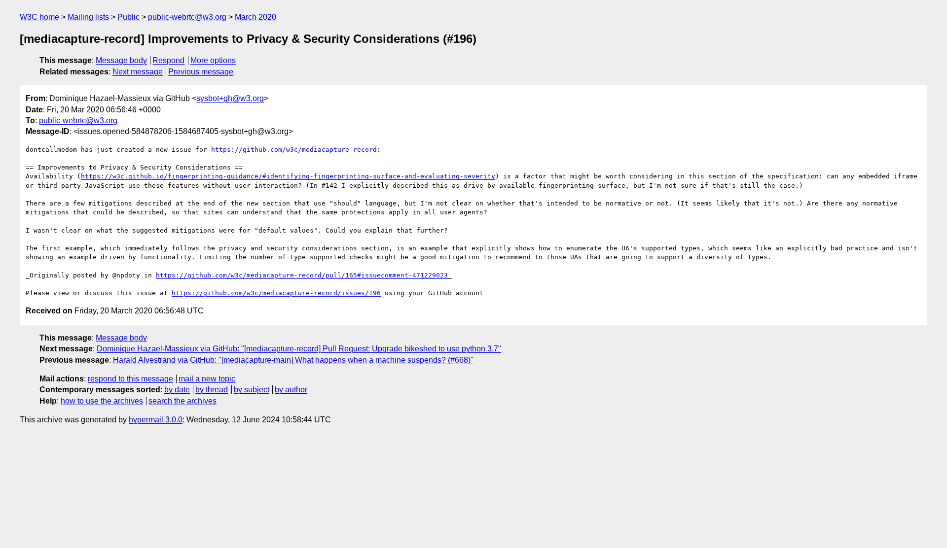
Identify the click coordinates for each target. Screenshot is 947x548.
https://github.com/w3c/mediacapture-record (294, 149)
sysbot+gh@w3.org (230, 98)
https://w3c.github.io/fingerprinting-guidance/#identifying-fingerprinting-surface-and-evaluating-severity (288, 176)
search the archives (182, 401)
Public (128, 17)
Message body (121, 60)
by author (291, 389)
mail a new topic (207, 379)
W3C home (39, 17)
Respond (168, 60)
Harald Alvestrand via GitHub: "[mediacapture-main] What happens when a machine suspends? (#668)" (293, 360)
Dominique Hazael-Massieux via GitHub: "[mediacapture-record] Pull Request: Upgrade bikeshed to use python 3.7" (299, 348)
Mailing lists (88, 17)
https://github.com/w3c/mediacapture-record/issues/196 (276, 293)
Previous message (200, 72)
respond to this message (130, 379)
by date (177, 389)
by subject (251, 389)
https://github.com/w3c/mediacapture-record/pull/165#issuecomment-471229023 (302, 275)
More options (213, 60)
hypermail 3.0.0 (155, 419)
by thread (211, 389)
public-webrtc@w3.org (187, 17)
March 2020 (255, 17)
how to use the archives (102, 401)
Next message (137, 72)
